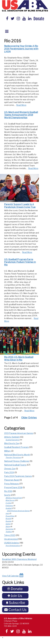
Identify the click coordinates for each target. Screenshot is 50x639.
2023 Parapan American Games (18, 511)
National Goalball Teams (15, 465)
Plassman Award (11, 480)
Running (8, 521)
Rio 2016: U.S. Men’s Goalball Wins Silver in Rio (18, 358)
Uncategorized (11, 539)
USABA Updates (11, 543)
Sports (7, 495)
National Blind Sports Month (17, 454)
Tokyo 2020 (9, 535)
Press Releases (11, 483)
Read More (21, 105)
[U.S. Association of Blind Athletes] (25, 5)
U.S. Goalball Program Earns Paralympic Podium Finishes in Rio (20, 262)
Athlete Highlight (12, 437)
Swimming (9, 529)
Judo (7, 513)
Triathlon (9, 532)
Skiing (8, 526)
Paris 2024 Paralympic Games (18, 476)
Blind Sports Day (11, 443)
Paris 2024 (9, 472)
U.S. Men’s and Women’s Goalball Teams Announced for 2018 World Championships (21, 115)
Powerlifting (10, 516)
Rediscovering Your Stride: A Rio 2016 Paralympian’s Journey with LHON (21, 49)
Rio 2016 (8, 491)
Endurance (9, 506)
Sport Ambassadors (13, 546)
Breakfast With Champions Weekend (19, 559)
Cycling (8, 503)
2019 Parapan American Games (18, 433)
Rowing (8, 519)
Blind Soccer (10, 500)
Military (7, 451)
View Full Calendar (11, 576)
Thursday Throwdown (13, 457)
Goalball (9, 508)
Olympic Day (10, 468)
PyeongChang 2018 (13, 487)
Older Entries (29, 417)
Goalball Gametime (12, 440)
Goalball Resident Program (16, 447)
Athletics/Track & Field (14, 498)
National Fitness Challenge (16, 461)
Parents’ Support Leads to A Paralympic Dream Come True (20, 205)
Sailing (8, 524)
